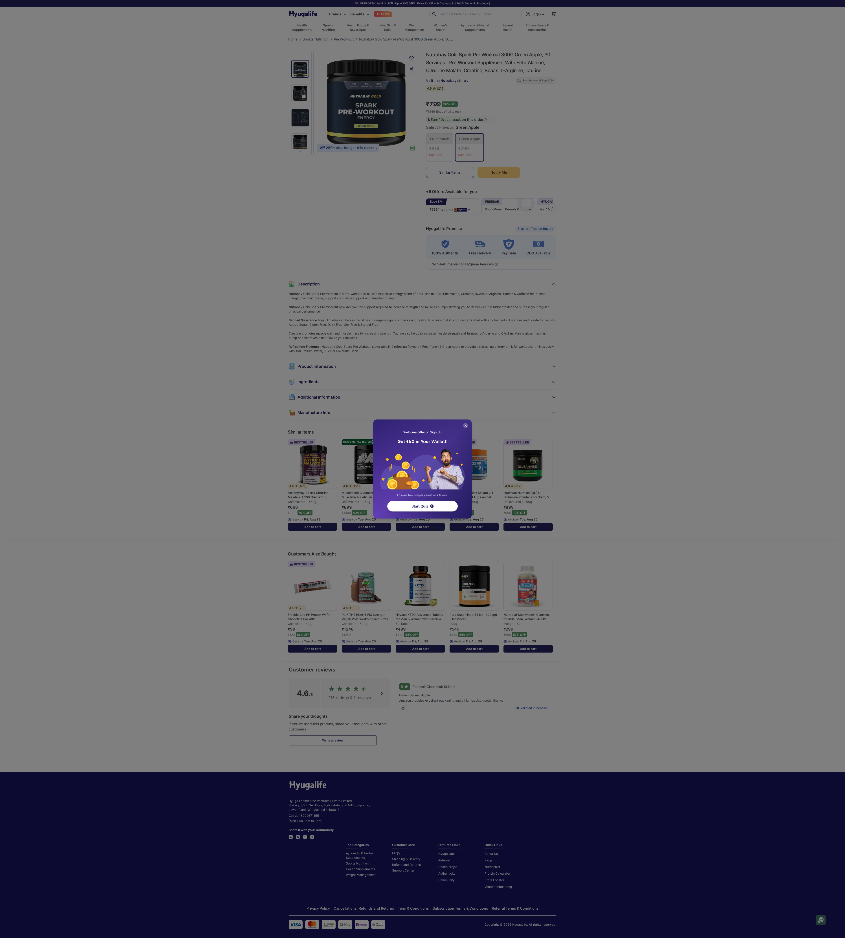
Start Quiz (419, 506)
